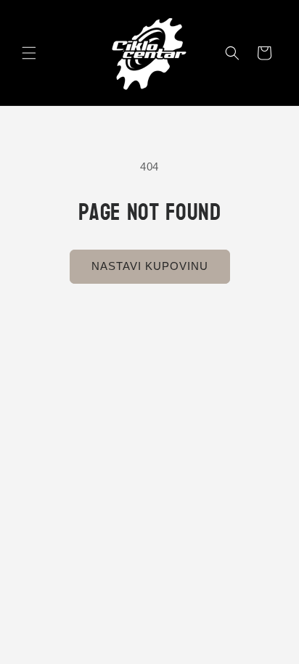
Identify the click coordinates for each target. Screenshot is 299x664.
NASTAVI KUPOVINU (149, 266)
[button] (29, 53)
